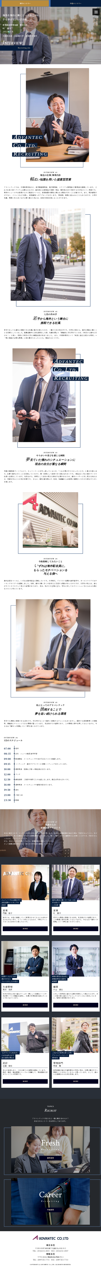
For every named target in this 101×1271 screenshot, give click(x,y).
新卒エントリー (25, 3)
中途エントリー (76, 3)
